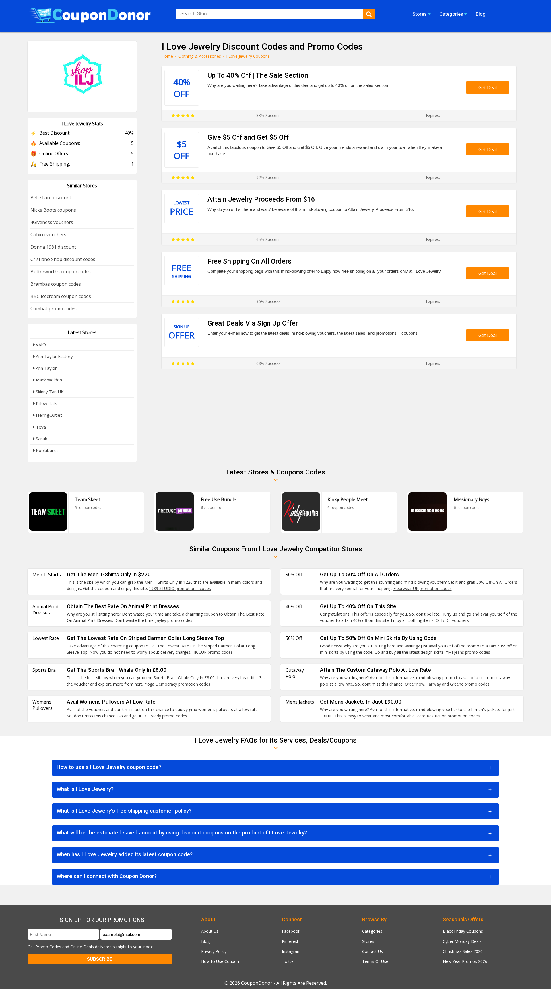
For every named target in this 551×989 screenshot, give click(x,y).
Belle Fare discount (50, 197)
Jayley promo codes (174, 620)
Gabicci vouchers (48, 234)
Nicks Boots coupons (53, 210)
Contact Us (372, 951)
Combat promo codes (53, 308)
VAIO (40, 344)
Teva (40, 427)
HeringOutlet (48, 415)
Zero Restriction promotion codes (448, 716)
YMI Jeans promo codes (468, 652)
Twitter (288, 961)
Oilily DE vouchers (452, 620)
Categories (372, 931)
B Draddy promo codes (165, 716)
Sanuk (41, 438)
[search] (369, 14)
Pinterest (290, 941)
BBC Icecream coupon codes (60, 296)
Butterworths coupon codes (60, 271)
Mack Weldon (48, 380)
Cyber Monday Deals (462, 941)
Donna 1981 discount (53, 247)
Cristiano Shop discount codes (62, 259)
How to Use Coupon (220, 961)
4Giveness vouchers (51, 222)
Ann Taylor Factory (54, 356)
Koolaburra (46, 450)
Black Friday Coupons (463, 931)
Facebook (291, 931)
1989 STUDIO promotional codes (180, 588)
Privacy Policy (213, 951)
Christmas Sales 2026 (463, 951)
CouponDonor (256, 983)
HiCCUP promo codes (212, 652)
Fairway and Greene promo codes (458, 684)
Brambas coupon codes (55, 284)
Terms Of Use (375, 961)
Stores (368, 941)
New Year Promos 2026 (465, 961)
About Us (209, 931)
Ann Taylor (46, 368)
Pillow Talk (46, 403)
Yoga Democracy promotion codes (177, 684)
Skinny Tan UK (49, 391)
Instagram (291, 951)
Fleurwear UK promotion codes (422, 588)
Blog (205, 941)
